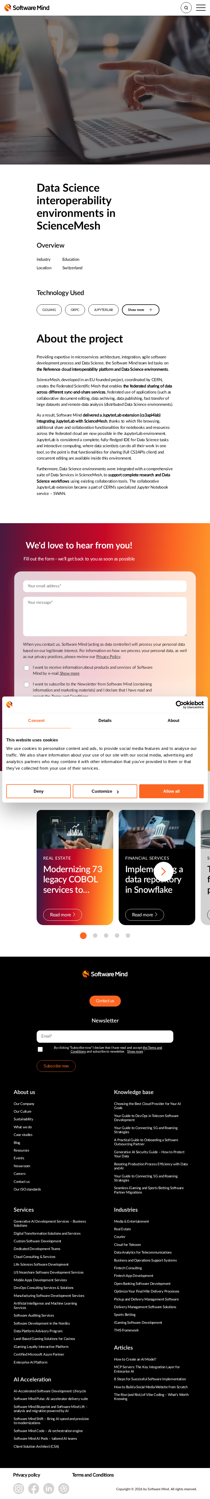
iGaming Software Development (138, 1323)
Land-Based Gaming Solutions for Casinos (44, 1339)
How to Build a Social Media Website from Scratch (151, 1387)
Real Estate (122, 1229)
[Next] (163, 872)
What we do (22, 1127)
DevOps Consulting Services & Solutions (44, 1288)
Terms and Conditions (93, 1475)
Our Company (24, 1104)
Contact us (105, 1001)
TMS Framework (126, 1330)
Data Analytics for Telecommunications (142, 1252)
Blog (17, 1143)
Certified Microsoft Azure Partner (39, 1354)
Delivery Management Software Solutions (145, 1307)
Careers (19, 1174)
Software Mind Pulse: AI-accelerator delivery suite (51, 1399)
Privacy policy (26, 1475)
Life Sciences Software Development (41, 1264)
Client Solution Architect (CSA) (36, 1447)
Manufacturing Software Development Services (49, 1296)
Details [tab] (105, 720)
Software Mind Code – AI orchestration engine (48, 1431)
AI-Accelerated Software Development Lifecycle (50, 1391)
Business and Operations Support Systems (145, 1260)
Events (19, 1158)
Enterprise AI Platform (30, 1362)
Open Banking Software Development (142, 1284)
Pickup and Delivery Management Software (146, 1299)
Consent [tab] (36, 720)
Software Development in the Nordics (42, 1323)
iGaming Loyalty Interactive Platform (41, 1347)
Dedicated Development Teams (37, 1249)
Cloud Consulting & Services (35, 1257)
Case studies (23, 1135)
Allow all (171, 791)
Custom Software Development (37, 1241)
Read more (60, 915)
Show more (135, 1051)
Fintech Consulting (128, 1268)
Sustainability (23, 1119)
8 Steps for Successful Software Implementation (150, 1379)
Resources (21, 1150)
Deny (38, 791)
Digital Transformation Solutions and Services (47, 1234)
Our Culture (22, 1111)
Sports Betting (124, 1315)
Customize (102, 791)
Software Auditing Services (34, 1315)
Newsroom (22, 1166)
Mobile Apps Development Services (40, 1280)
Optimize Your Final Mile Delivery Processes (146, 1291)
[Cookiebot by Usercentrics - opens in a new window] (180, 705)
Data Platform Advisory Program (38, 1331)
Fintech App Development (133, 1276)
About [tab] (174, 720)
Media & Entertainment (131, 1221)
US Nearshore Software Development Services (49, 1272)
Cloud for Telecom (127, 1245)
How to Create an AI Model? (135, 1359)
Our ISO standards (27, 1189)
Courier (119, 1237)
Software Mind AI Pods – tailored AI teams (45, 1439)
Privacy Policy (108, 657)
